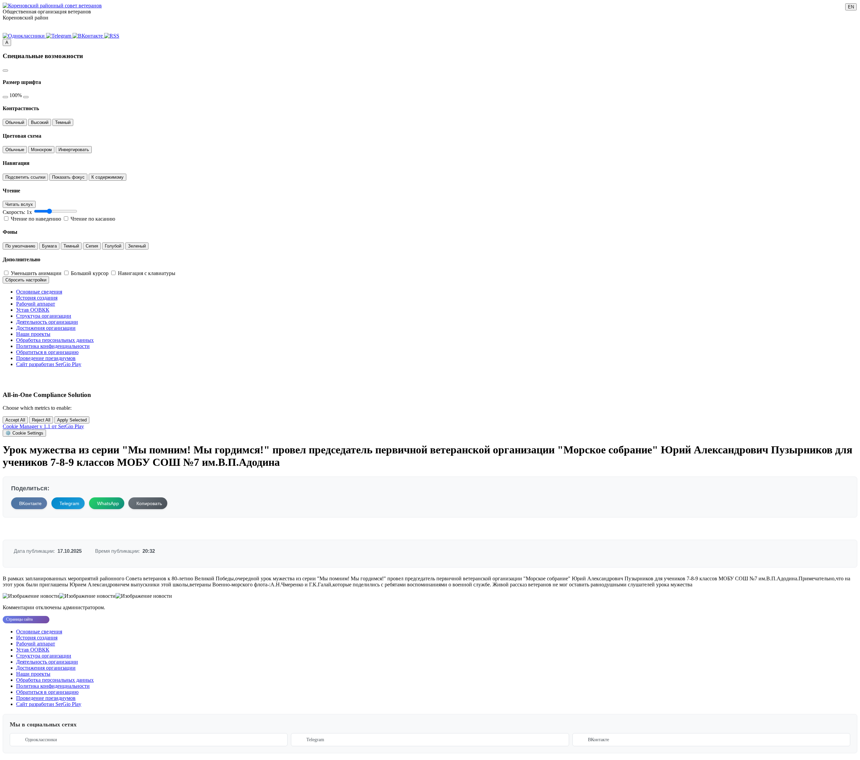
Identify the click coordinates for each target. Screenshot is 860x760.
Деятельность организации (47, 322)
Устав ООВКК (32, 310)
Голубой (113, 246)
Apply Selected (72, 419)
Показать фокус (68, 177)
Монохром (41, 149)
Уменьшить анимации (37, 273)
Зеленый (137, 246)
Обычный (14, 122)
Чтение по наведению (36, 219)
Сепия (92, 246)
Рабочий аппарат (35, 304)
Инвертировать (73, 149)
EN (851, 6)
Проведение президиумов (46, 358)
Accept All (15, 419)
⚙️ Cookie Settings (24, 433)
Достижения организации (46, 328)
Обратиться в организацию (47, 352)
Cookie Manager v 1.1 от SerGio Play (43, 426)
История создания (36, 298)
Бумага (49, 246)
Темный (63, 122)
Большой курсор (90, 273)
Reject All (41, 419)
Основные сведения (39, 292)
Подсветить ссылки (25, 177)
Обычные (14, 149)
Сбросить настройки (25, 279)
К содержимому (107, 177)
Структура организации (43, 316)
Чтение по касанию (93, 219)
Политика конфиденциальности (53, 346)
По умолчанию (20, 246)
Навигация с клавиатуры (146, 273)
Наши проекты (33, 334)
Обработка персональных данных (55, 340)
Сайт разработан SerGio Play (48, 364)
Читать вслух (19, 204)
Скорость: (17, 212)
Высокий (39, 122)
